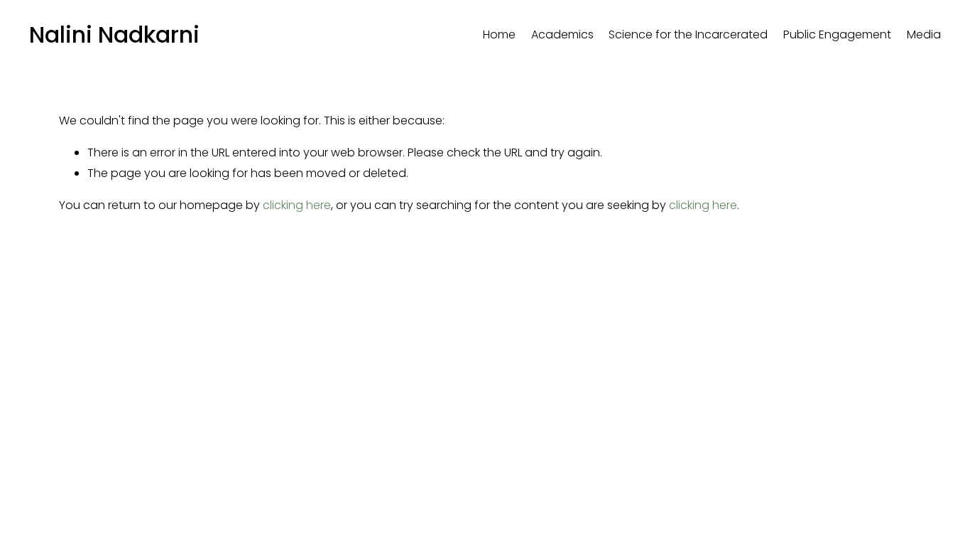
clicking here (297, 205)
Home (499, 34)
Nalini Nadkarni (114, 34)
